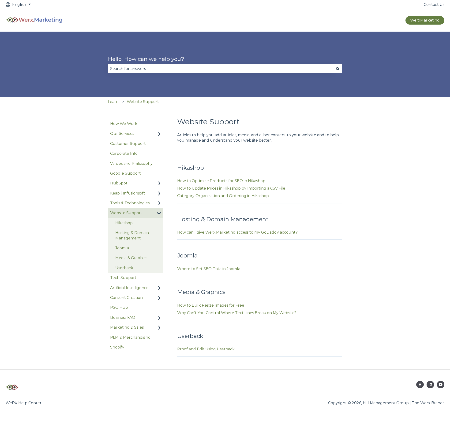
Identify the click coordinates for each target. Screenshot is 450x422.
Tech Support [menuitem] (123, 277)
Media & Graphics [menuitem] (131, 258)
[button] (159, 134)
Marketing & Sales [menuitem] (127, 327)
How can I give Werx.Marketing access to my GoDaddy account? (237, 232)
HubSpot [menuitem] (119, 183)
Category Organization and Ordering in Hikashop (223, 196)
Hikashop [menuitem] (124, 223)
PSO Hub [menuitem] (119, 307)
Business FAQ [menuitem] (122, 317)
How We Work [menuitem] (123, 123)
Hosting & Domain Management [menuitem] (132, 235)
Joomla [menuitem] (122, 248)
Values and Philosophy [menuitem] (131, 163)
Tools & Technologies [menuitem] (130, 203)
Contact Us (434, 4)
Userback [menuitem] (124, 268)
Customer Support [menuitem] (128, 143)
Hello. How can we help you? (146, 59)
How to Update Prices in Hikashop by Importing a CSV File (231, 188)
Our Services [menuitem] (122, 133)
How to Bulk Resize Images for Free (210, 305)
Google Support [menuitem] (125, 173)
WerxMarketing (425, 20)
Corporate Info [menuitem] (124, 153)
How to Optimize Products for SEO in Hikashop (221, 181)
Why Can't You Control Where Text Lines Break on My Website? (236, 313)
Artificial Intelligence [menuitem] (129, 288)
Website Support (143, 101)
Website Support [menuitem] (126, 213)
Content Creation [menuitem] (126, 297)
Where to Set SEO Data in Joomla (208, 269)
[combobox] (220, 68)
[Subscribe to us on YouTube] (440, 384)
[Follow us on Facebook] (420, 384)
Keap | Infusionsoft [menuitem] (127, 193)
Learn (113, 101)
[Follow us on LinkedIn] (430, 384)
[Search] (337, 68)
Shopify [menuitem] (117, 347)
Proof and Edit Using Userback (206, 349)
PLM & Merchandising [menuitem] (130, 337)
